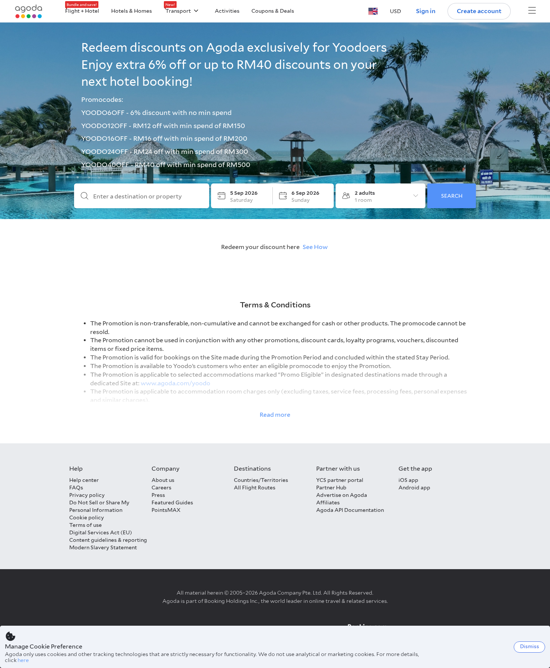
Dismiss (529, 646)
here (23, 660)
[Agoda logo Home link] (29, 11)
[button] (373, 11)
